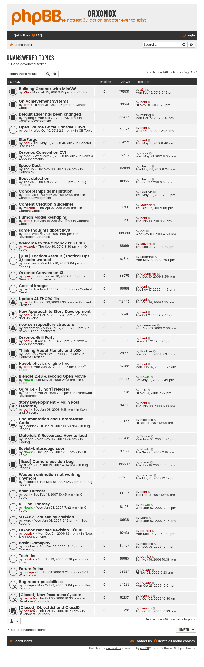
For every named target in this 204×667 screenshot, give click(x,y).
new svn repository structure (46, 325)
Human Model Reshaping (43, 217)
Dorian (28, 439)
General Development (35, 120)
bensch (29, 598)
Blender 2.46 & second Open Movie (52, 376)
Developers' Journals (34, 236)
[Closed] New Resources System (50, 595)
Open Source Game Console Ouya (52, 127)
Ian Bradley (113, 648)
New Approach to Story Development (55, 312)
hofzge (29, 572)
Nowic (28, 379)
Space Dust (30, 166)
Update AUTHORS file (39, 299)
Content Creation (32, 210)
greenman (32, 276)
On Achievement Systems (43, 101)
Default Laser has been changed (50, 114)
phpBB (144, 648)
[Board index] (36, 17)
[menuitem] (36, 35)
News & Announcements (37, 279)
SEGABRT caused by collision (46, 517)
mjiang (29, 117)
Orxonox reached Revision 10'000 (50, 530)
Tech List (27, 556)
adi (26, 233)
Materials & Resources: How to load (53, 436)
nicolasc (30, 426)
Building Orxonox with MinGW (47, 89)
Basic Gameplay (34, 543)
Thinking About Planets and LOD (50, 351)
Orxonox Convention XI (41, 273)
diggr (27, 156)
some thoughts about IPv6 (44, 230)
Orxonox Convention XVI (42, 153)
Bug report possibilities (41, 582)
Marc (27, 520)
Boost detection (34, 179)
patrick (29, 533)
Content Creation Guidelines (46, 204)
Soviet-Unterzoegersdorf (42, 449)
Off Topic (85, 130)
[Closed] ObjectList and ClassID (49, 608)
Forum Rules (31, 569)
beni (27, 104)
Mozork (29, 207)
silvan (28, 465)
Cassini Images (33, 286)
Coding (82, 92)
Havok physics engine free (44, 363)
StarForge (28, 140)
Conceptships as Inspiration (46, 191)
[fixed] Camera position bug (46, 462)
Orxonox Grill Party (37, 338)
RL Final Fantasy (34, 504)
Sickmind (30, 263)
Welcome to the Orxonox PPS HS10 (52, 243)
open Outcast (32, 491)
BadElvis (30, 194)
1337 (27, 392)
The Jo (29, 169)
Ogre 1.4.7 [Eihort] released (44, 389)
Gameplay (26, 172)
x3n (26, 92)
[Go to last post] (148, 89)
